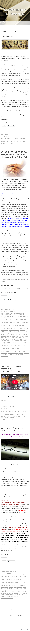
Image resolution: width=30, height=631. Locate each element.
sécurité (26, 349)
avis (25, 316)
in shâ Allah (16, 330)
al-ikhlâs (20, 314)
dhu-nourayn (4, 411)
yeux (16, 596)
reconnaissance (14, 346)
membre (13, 336)
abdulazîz (16, 313)
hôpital (22, 138)
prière (6, 591)
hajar (16, 328)
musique (12, 337)
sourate (21, 353)
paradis (21, 339)
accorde (6, 574)
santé (12, 349)
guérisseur (4, 328)
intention (22, 330)
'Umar (7, 313)
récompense (11, 345)
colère (3, 320)
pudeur (12, 591)
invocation (8, 331)
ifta (7, 330)
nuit (7, 416)
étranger (16, 576)
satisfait (17, 349)
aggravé (11, 574)
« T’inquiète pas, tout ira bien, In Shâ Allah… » (12, 288)
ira (12, 331)
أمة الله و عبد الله (13, 134)
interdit (3, 331)
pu (9, 591)
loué (24, 585)
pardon (25, 339)
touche (3, 354)
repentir (12, 348)
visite (23, 141)
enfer (12, 325)
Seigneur (3, 351)
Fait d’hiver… (8, 36)
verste (25, 354)
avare (8, 410)
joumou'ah (21, 413)
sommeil (24, 351)
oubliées (3, 590)
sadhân (9, 349)
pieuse (2, 591)
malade (13, 139)
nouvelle (21, 588)
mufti (2, 337)
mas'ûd (19, 334)
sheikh (7, 351)
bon (25, 576)
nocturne (16, 588)
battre (22, 576)
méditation (23, 139)
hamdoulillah (22, 582)
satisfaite (3, 593)
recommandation (5, 346)
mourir (11, 588)
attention (17, 316)
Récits (9, 136)
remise (7, 348)
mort (7, 141)
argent (12, 316)
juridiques (25, 331)
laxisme (11, 333)
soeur (17, 593)
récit (15, 141)
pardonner (4, 340)
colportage (18, 579)
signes (2, 417)
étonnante (19, 317)
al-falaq (15, 314)
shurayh (12, 351)
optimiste (12, 339)
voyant (6, 356)
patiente (18, 590)
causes (21, 577)
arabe (8, 138)
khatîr (2, 333)
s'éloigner (3, 349)
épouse (6, 576)
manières (8, 334)
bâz (2, 319)
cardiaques (16, 577)
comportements (5, 322)
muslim (16, 337)
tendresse (3, 596)
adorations (4, 314)
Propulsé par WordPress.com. (15, 626)
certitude (3, 579)
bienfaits (8, 319)
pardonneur (10, 340)
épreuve (10, 317)
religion (3, 348)
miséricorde (24, 336)
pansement (8, 590)
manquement (14, 334)
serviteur (26, 416)
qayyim (19, 343)
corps (26, 322)
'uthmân (11, 313)
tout (6, 354)
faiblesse (24, 325)
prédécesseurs (12, 342)
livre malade (16, 333)
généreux (19, 411)
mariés (6, 587)
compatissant (21, 320)
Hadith (13, 328)
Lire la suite (4, 119)
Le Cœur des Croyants (15, 12)
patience (11, 141)
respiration (21, 591)
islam (25, 138)
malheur (3, 334)
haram (20, 328)
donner (10, 411)
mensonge (3, 588)
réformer (17, 345)
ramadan (17, 416)
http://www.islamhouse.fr (11, 292)
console (18, 322)
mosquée (3, 416)
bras (6, 577)
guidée (9, 328)
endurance (4, 325)
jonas (16, 413)
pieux (6, 342)
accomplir (22, 313)
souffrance (15, 353)
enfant (9, 325)
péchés (3, 342)
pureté (8, 343)
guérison (11, 582)
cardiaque (10, 577)
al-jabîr (15, 574)
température (20, 594)
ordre (17, 339)
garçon (7, 582)
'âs (4, 313)
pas (15, 340)
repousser (17, 348)
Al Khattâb (10, 314)
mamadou (18, 139)
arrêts (23, 574)
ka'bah (2, 414)
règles (6, 345)
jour (26, 413)
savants (22, 349)
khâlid (12, 585)
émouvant (16, 410)
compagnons (14, 320)
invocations (4, 585)
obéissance (22, 337)
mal (21, 333)
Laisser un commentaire (7, 143)
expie (20, 325)
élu (26, 574)
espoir (16, 325)
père (22, 590)
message (3, 141)
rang (2, 345)
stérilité (9, 594)
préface (19, 342)
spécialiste (4, 594)
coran (22, 322)
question (23, 343)
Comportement (11, 311)
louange (21, 585)
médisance (19, 587)
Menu (16, 23)
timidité (9, 596)
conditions (12, 322)
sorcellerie (4, 353)
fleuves (14, 411)
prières (24, 342)
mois (8, 588)
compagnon (8, 320)
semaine (14, 593)
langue (6, 333)
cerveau (9, 579)
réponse (23, 345)
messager (18, 336)
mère (15, 587)
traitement (11, 354)
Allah (5, 138)
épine (5, 317)
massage (11, 587)
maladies (25, 333)
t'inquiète (26, 353)
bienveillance (14, 319)
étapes (14, 317)
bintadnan (13, 138)
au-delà (22, 316)
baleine (21, 410)
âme (28, 316)
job (14, 413)
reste (21, 416)
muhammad (7, 337)
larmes (16, 585)
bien (4, 319)
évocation (25, 317)
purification (14, 343)
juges (21, 331)
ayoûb (11, 410)
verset (13, 596)
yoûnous (12, 417)
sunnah (14, 594)
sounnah (19, 141)
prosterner (11, 416)
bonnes (21, 319)
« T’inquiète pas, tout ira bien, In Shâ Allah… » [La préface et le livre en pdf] (14, 154)
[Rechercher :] (15, 609)
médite (9, 336)
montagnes (21, 414)
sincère (17, 351)
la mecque (7, 414)
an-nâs (8, 316)
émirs (2, 317)
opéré (26, 588)
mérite (24, 587)
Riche (22, 348)
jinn (18, 331)
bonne (2, 577)
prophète (3, 343)
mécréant (24, 334)
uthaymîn (20, 354)
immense (11, 330)
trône (16, 354)
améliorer (3, 316)
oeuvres (3, 339)
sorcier (10, 353)
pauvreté (23, 340)
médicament (4, 336)
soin (20, 351)
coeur (24, 319)
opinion (8, 339)
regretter (21, 346)
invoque (7, 413)
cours (18, 138)
